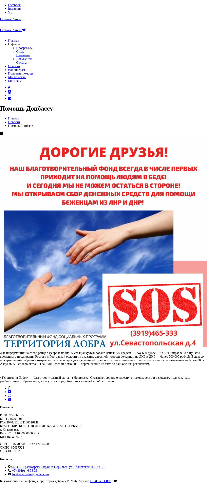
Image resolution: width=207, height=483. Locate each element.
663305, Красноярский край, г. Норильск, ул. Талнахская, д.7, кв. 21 (58, 467)
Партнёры (23, 55)
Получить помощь (20, 73)
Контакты (15, 80)
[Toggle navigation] (1, 27)
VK (10, 12)
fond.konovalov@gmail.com (30, 474)
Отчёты (21, 62)
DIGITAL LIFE (100, 481)
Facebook (14, 5)
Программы (24, 48)
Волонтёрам (16, 69)
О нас (20, 51)
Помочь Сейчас (10, 19)
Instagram (14, 8)
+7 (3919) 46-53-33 (24, 470)
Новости (14, 66)
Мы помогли (17, 77)
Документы (24, 59)
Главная (13, 40)
